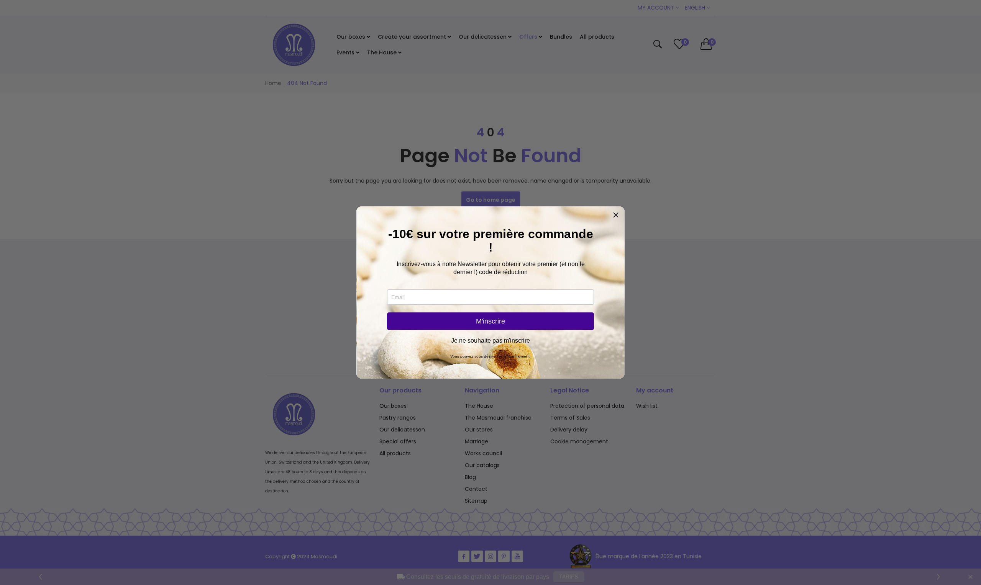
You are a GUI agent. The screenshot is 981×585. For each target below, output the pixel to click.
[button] (616, 215)
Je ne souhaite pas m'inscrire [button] (490, 341)
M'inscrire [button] (490, 321)
